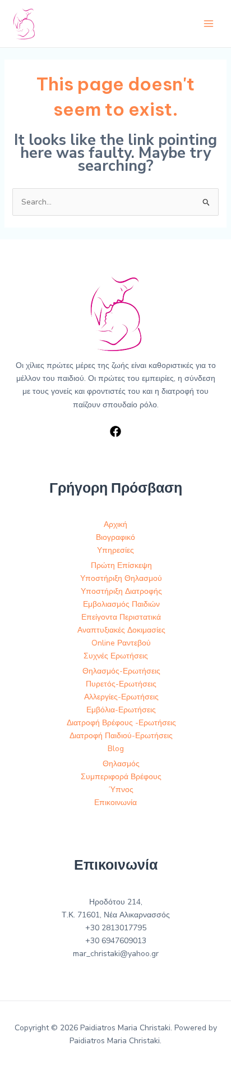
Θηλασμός (121, 763)
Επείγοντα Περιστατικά (121, 617)
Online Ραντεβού (121, 643)
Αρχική (115, 524)
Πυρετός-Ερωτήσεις (121, 684)
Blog (116, 748)
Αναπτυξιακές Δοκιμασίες (121, 630)
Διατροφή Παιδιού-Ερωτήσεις (121, 735)
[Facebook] (115, 431)
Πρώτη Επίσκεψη (121, 565)
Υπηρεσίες (115, 550)
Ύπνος (121, 789)
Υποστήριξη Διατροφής (121, 591)
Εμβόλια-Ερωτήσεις (121, 709)
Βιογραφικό (115, 537)
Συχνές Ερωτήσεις (116, 656)
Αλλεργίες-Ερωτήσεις (121, 697)
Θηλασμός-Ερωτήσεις (121, 671)
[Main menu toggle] (208, 23)
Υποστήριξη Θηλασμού (121, 578)
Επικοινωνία (115, 802)
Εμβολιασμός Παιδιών (121, 604)
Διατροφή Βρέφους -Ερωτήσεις (121, 722)
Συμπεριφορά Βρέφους (121, 776)
